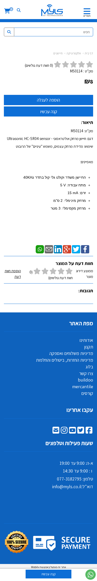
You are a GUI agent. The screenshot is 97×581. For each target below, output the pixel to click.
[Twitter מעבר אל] (80, 431)
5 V (63, 185)
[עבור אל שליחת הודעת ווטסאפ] (90, 574)
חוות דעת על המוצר (74, 263)
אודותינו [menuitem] (86, 340)
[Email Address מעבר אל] (56, 431)
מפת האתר (81, 323)
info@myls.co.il (66, 486)
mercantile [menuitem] (82, 386)
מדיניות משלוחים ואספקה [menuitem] (71, 353)
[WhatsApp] (40, 248)
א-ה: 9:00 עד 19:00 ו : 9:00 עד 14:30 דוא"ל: (72, 475)
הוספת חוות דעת (13, 273)
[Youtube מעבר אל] (72, 431)
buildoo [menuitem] (85, 380)
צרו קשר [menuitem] (86, 373)
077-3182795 (69, 479)
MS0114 (76, 71)
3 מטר (56, 208)
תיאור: (87, 122)
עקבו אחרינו (79, 410)
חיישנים (58, 53)
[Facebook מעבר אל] (89, 431)
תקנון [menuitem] (88, 347)
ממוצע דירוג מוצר (49, 274)
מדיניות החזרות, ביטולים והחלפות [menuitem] (64, 360)
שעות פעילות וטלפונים (69, 443)
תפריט (87, 16)
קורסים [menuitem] (87, 393)
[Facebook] (85, 248)
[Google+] (67, 248)
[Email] (49, 248)
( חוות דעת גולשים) (39, 65)
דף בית (89, 53)
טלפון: (87, 479)
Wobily (35, 567)
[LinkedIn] (58, 248)
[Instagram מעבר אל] (64, 431)
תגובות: (85, 291)
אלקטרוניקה (73, 53)
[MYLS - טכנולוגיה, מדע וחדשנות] (51, 10)
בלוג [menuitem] (89, 367)
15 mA (73, 193)
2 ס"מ (58, 200)
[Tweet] (76, 248)
